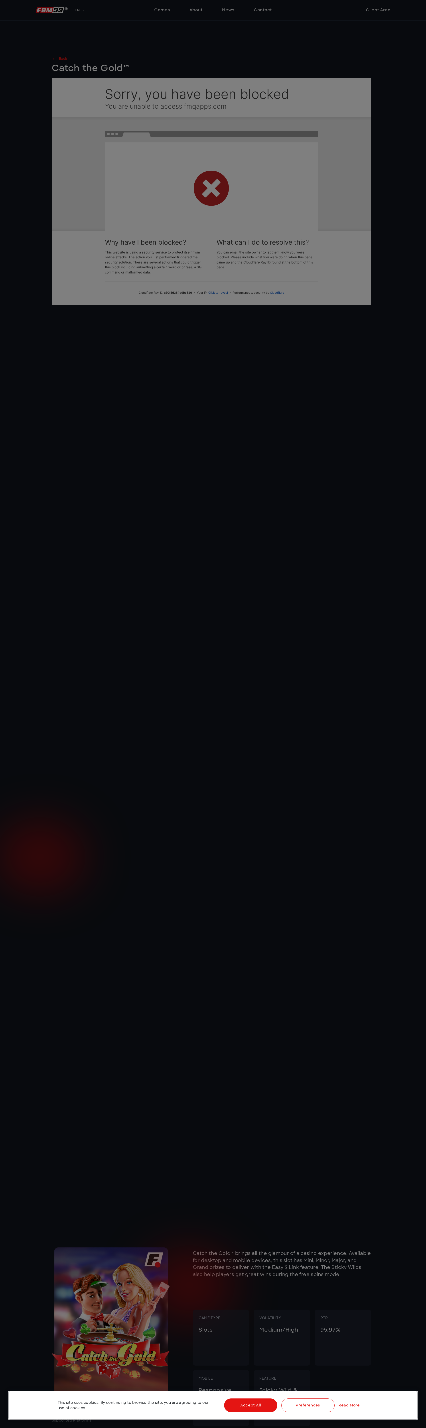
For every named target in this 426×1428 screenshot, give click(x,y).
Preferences (308, 1405)
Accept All (250, 1405)
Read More (349, 1405)
